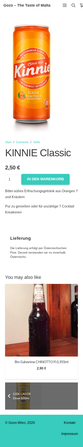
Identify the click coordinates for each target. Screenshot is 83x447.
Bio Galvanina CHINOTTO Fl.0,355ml (41, 362)
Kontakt (69, 422)
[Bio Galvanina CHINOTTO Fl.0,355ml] (41, 287)
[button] (73, 5)
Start (8, 142)
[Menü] (64, 5)
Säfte (36, 142)
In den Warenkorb (45, 179)
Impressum (69, 434)
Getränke (22, 142)
